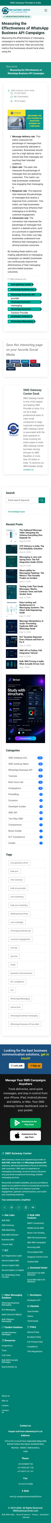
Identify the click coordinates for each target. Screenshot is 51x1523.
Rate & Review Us (9, 1367)
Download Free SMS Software (36, 1274)
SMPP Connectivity (35, 1223)
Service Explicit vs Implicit (13, 1270)
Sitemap (26, 1517)
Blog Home (11, 66)
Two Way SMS (15, 818)
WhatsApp (35, 365)
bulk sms (14, 871)
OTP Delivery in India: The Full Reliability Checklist (31, 547)
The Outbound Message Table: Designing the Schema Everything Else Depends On (30, 534)
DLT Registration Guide (12, 1256)
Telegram (10, 369)
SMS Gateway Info (18, 279)
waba (12, 965)
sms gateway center (21, 284)
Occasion (13, 800)
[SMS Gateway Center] (16, 10)
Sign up (36, 1065)
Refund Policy (33, 1332)
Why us (5, 1401)
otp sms (14, 956)
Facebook (15, 361)
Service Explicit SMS (10, 1261)
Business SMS (8, 1240)
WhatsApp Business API (23, 51)
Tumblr (10, 365)
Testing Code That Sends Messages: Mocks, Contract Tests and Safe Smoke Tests (31, 590)
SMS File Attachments (36, 1238)
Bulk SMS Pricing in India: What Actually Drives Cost (31, 662)
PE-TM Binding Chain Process (11, 1276)
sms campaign (16, 922)
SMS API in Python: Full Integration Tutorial (30, 651)
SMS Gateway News (18, 764)
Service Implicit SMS (10, 1265)
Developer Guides (17, 806)
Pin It (33, 361)
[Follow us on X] (4, 1207)
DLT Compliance (16, 837)
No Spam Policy (34, 1337)
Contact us (5, 1411)
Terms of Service (23, 1515)
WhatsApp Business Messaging (10, 1304)
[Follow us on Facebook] (11, 1207)
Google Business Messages (9, 1333)
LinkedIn (25, 361)
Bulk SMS (6, 1220)
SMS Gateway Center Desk (22, 90)
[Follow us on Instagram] (19, 1207)
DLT (12, 990)
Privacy (35, 1515)
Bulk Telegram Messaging (8, 1320)
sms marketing (17, 897)
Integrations (7, 1346)
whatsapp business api (22, 289)
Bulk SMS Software (10, 1235)
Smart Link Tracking (36, 1233)
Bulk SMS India (8, 1515)
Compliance (32, 1347)
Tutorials (12, 776)
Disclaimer (44, 1515)
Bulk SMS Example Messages (10, 1361)
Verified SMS (32, 1262)
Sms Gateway (16, 880)
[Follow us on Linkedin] (26, 1207)
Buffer (18, 365)
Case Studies (33, 1311)
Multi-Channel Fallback (12, 1314)
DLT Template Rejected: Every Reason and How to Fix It (31, 639)
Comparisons (15, 824)
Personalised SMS (35, 1252)
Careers (5, 1405)
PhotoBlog (13, 794)
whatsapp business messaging (20, 302)
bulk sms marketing (19, 905)
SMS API (12, 812)
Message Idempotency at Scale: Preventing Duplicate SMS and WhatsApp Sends (31, 625)
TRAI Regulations (34, 1351)
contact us (28, 469)
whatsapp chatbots (20, 316)
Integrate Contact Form (37, 1257)
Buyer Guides (15, 831)
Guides (11, 843)
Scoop (25, 365)
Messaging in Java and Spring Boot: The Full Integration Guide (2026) (31, 559)
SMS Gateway (8, 1225)
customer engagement (20, 939)
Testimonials (32, 1321)
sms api (13, 948)
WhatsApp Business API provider (23, 295)
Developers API (33, 1300)
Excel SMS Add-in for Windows (36, 1281)
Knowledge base (16, 511)
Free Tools (6, 1355)
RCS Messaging (8, 1310)
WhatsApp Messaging (22, 321)
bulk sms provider (18, 888)
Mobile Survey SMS (35, 1228)
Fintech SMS (7, 1244)
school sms (15, 1007)
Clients (30, 1316)
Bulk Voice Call (15, 782)
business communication (21, 973)
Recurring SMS (33, 1247)
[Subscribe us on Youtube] (33, 1207)
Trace (4, 1350)
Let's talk (18, 1065)
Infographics (14, 788)
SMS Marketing (8, 1230)
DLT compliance (17, 982)
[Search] (42, 500)
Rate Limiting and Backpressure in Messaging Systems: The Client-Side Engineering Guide (31, 607)
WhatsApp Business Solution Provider (21, 309)
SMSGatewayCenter (19, 914)
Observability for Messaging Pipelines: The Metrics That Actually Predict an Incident (31, 574)
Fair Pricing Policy (35, 1342)
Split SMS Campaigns (36, 1242)
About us (6, 1396)
